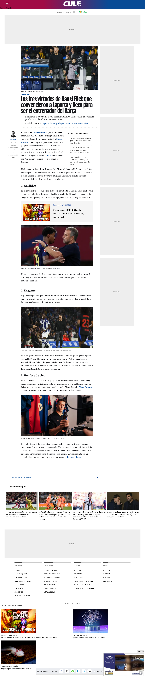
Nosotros (78, 570)
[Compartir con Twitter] (67, 671)
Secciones (18, 592)
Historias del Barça (22, 596)
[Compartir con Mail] (90, 671)
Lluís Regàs (13, 139)
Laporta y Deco (74, 457)
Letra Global (49, 592)
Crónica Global (51, 570)
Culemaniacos (20, 577)
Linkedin (106, 577)
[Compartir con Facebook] (62, 671)
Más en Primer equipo (16, 486)
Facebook (107, 570)
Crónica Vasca (50, 581)
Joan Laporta (15, 477)
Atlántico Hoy (50, 585)
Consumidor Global (52, 574)
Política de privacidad (83, 581)
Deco (23, 477)
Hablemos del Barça (23, 581)
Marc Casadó (85, 387)
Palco (17, 570)
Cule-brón (18, 588)
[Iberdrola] (83, 12)
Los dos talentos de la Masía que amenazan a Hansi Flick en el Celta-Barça (80, 140)
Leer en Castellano (6, 8)
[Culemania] (72, 3)
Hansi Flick (30, 477)
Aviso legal (78, 577)
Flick (49, 155)
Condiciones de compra (84, 588)
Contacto (78, 574)
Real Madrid (19, 585)
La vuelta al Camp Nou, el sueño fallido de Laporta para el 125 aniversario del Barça (80, 160)
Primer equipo (26, 94)
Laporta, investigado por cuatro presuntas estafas (65, 123)
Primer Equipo (20, 574)
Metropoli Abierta (52, 577)
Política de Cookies (82, 585)
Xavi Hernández (39, 132)
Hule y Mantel (50, 588)
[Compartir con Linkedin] (79, 671)
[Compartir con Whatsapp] (73, 671)
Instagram (107, 581)
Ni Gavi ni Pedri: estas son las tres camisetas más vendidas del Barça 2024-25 (80, 150)
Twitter (106, 574)
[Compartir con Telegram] (84, 671)
